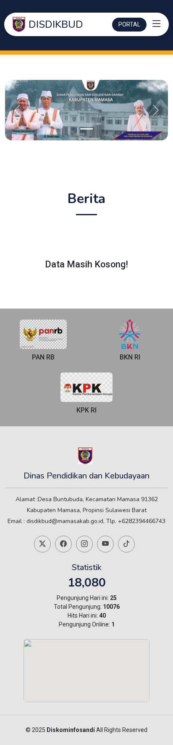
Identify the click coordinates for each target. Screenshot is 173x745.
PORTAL (129, 24)
